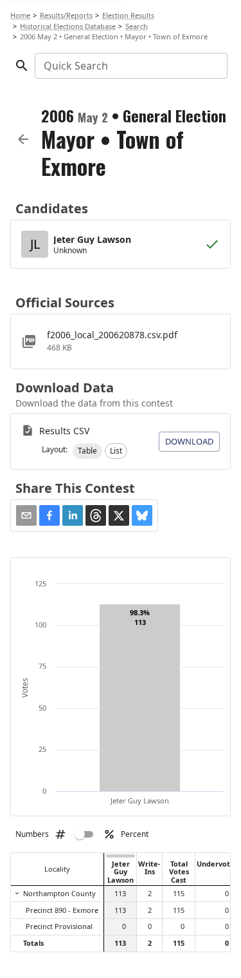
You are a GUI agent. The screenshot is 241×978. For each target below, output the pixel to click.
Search (136, 26)
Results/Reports (66, 15)
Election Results (128, 15)
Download (189, 441)
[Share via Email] (26, 515)
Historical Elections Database (68, 26)
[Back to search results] (23, 139)
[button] (87, 451)
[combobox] (130, 66)
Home (20, 15)
